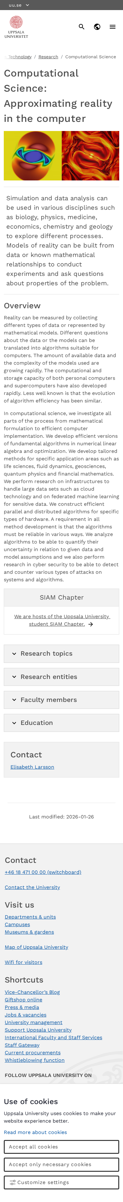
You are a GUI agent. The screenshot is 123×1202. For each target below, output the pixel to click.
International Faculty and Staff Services (53, 1037)
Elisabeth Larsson (32, 767)
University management (33, 1022)
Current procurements (33, 1053)
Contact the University (32, 887)
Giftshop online (23, 1000)
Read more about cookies (35, 1132)
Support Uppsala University (38, 1030)
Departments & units (30, 917)
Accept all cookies (33, 1147)
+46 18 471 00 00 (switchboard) (43, 872)
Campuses (17, 924)
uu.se (15, 5)
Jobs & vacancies (25, 1015)
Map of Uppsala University (36, 947)
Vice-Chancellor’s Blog (32, 992)
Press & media (22, 1007)
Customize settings (43, 1182)
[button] (61, 654)
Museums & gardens (29, 932)
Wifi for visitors (23, 962)
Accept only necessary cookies (50, 1164)
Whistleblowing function (35, 1060)
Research (48, 56)
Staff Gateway (22, 1045)
